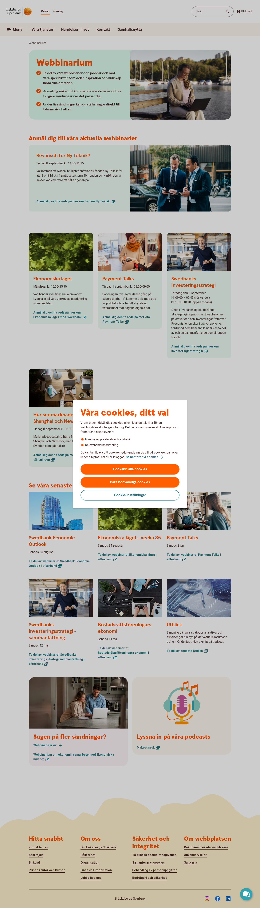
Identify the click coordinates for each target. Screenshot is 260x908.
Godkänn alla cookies (130, 469)
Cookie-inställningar (130, 495)
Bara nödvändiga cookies (130, 482)
